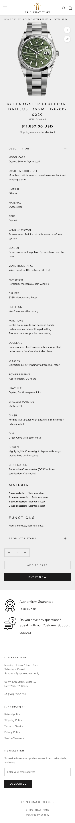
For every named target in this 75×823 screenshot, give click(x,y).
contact (25, 633)
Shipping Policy (13, 720)
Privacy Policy (12, 732)
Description (19, 148)
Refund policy (12, 714)
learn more (27, 609)
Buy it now (37, 577)
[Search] (63, 7)
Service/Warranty (14, 738)
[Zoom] (67, 30)
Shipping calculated (30, 132)
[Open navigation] (5, 8)
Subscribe (18, 783)
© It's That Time (37, 810)
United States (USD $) (36, 802)
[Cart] (70, 8)
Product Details (23, 538)
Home (7, 19)
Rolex (17, 19)
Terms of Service (13, 726)
